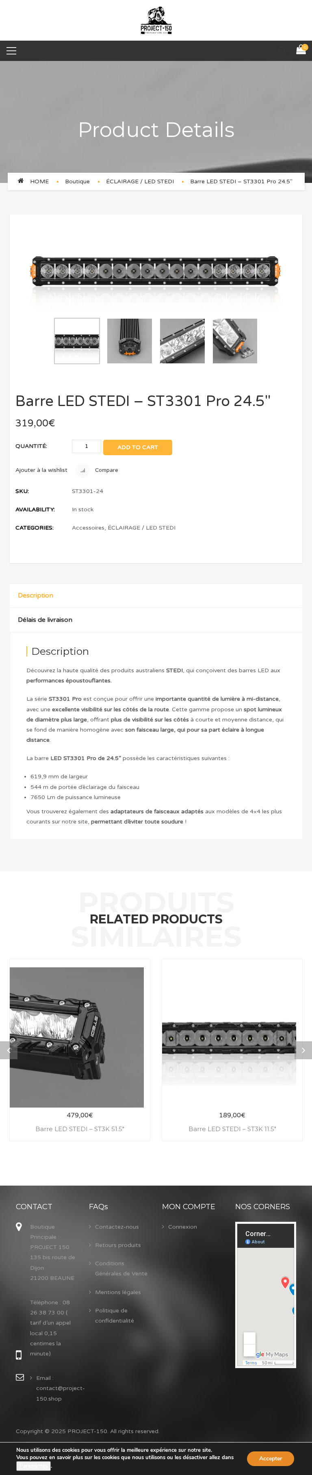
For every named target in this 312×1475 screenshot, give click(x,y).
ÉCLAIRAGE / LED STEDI (140, 181)
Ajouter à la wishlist (41, 470)
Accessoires (88, 527)
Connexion (182, 1226)
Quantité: (31, 446)
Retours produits (118, 1245)
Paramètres (34, 1466)
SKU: (22, 491)
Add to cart (137, 447)
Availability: (35, 509)
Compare (106, 470)
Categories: (34, 527)
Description (35, 595)
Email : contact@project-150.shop (60, 1388)
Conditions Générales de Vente (121, 1268)
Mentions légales (118, 1292)
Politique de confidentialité (114, 1315)
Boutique (77, 181)
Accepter (270, 1458)
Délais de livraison (45, 620)
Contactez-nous (117, 1226)
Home (39, 181)
